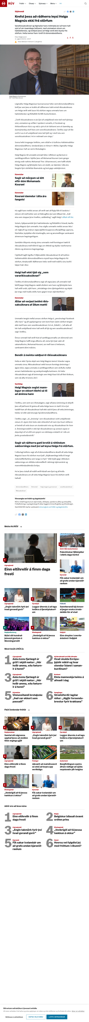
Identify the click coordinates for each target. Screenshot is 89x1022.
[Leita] (85, 3)
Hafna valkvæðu (36, 1017)
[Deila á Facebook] (67, 11)
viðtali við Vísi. (68, 217)
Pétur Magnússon (21, 37)
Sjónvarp (42, 3)
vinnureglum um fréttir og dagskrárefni (53, 507)
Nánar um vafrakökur (78, 1011)
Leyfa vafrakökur (57, 1017)
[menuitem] (25, 3)
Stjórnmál (19, 12)
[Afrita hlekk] (65, 11)
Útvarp (31, 3)
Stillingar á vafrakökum (14, 1017)
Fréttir (21, 3)
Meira (52, 3)
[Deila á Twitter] (70, 11)
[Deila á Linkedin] (73, 11)
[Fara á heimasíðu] (9, 3)
